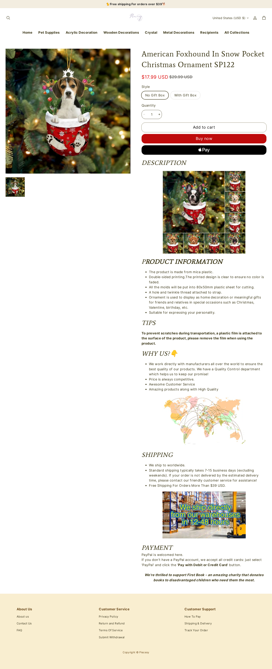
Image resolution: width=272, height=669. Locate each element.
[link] (49, 33)
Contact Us (24, 623)
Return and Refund (112, 623)
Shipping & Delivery (198, 623)
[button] (8, 18)
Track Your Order (196, 630)
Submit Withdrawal (112, 637)
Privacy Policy (108, 616)
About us (23, 616)
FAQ (19, 630)
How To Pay (192, 616)
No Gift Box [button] (155, 95)
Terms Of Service (111, 630)
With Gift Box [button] (185, 95)
